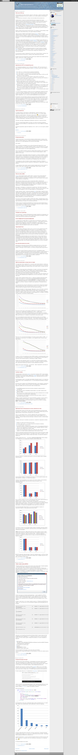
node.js (17, 175)
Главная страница (32, 748)
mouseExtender (53, 22)
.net (18, 105)
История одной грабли (20, 137)
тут (22, 686)
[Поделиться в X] (28, 59)
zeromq (31, 403)
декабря (53, 74)
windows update (25, 654)
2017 (51, 72)
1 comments (24, 402)
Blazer (17, 49)
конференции (53, 40)
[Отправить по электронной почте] (26, 59)
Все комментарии (53, 107)
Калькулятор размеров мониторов (55, 23)
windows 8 (52, 43)
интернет (52, 46)
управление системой (54, 35)
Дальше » (17, 129)
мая (52, 81)
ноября (53, 78)
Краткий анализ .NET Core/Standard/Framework (24, 65)
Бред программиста (27, 4)
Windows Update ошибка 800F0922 (22, 563)
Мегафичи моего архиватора (21, 212)
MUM (38, 34)
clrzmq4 (34, 375)
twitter (52, 45)
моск (20, 132)
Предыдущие (46, 748)
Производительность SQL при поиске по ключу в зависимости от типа (28, 408)
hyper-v (52, 44)
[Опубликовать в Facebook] (29, 59)
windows (21, 654)
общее (19, 60)
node (26, 207)
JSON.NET (34, 666)
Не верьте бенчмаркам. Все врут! (22, 659)
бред (18, 132)
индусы (20, 105)
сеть (52, 47)
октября (53, 79)
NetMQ (35, 376)
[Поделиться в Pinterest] (30, 59)
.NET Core (27, 24)
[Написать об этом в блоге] (27, 59)
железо (52, 39)
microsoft (52, 30)
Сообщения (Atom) (24, 750)
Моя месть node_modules (20, 173)
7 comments (24, 557)
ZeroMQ (28, 374)
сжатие (24, 207)
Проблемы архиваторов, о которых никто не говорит (25, 262)
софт (52, 32)
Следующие (17, 748)
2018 (51, 71)
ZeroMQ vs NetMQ (19, 372)
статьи (34, 68)
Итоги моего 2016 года (20, 12)
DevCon (36, 33)
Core (16, 26)
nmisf (35, 191)
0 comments (24, 104)
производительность (27, 403)
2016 (51, 73)
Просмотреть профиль (58, 15)
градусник (52, 38)
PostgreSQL (32, 24)
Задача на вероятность (20, 110)
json (23, 745)
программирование (22, 60)
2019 (51, 70)
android (52, 42)
